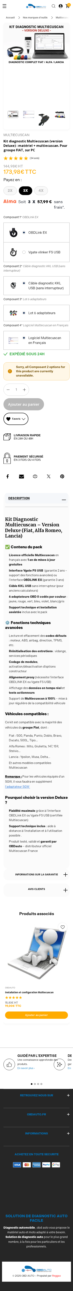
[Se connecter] (60, 6)
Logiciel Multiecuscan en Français (44, 340)
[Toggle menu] (4, 6)
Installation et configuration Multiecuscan (29, 992)
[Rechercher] (53, 6)
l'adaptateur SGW (17, 786)
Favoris (16, 418)
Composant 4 (35, 325)
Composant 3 (24, 299)
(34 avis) (34, 158)
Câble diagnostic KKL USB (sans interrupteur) (46, 285)
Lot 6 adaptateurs (41, 313)
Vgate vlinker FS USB (44, 252)
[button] (13, 114)
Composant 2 (34, 268)
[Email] (21, 476)
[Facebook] (7, 476)
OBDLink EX (37, 233)
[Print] (35, 476)
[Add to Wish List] (62, 927)
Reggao (56, 1275)
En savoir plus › (26, 1068)
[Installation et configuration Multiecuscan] (36, 953)
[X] (48, 476)
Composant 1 (20, 217)
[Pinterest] (62, 476)
